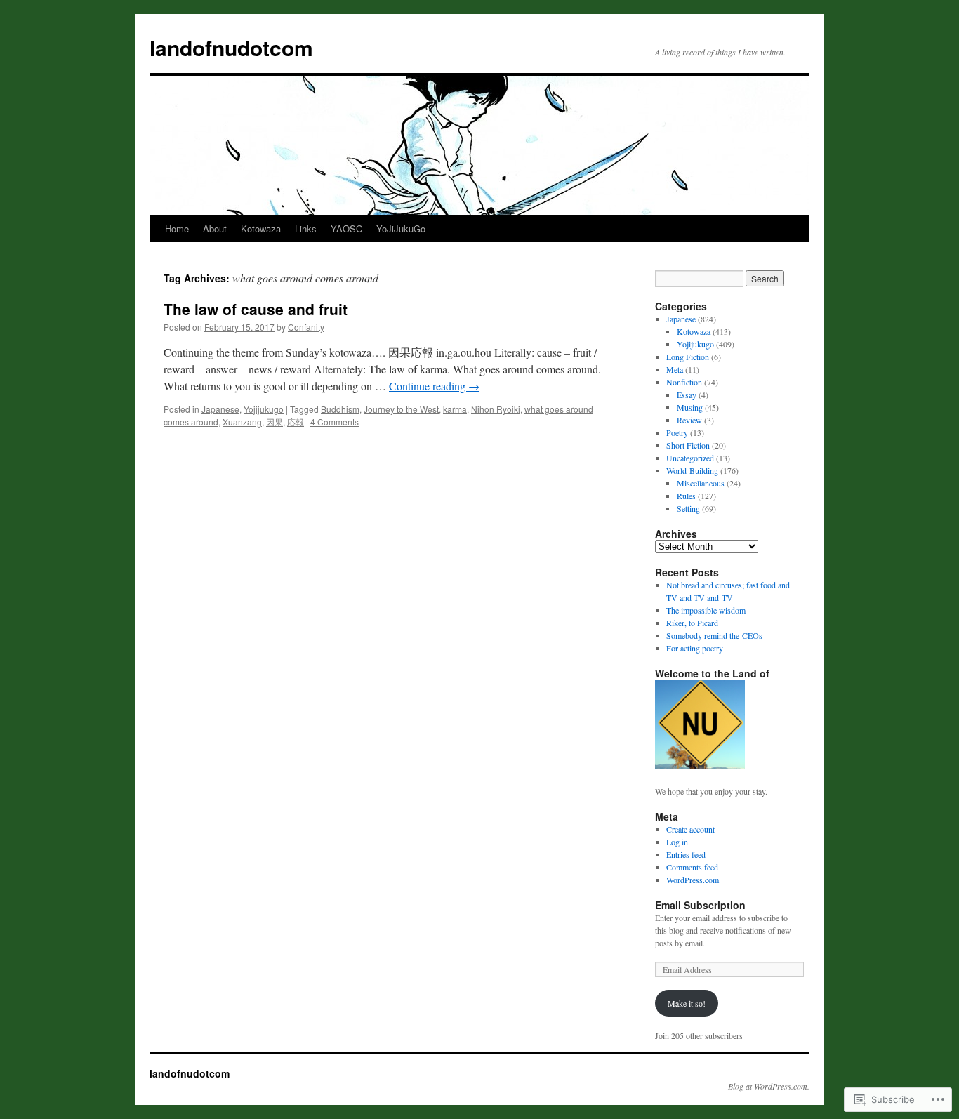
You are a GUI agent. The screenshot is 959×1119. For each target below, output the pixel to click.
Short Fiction (688, 445)
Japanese (220, 409)
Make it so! (687, 1003)
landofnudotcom (231, 47)
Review (689, 419)
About (215, 228)
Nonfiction (684, 382)
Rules (686, 495)
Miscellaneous (701, 483)
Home (177, 228)
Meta (674, 369)
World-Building (692, 470)
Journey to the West (401, 409)
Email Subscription (700, 905)
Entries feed (686, 854)
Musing (690, 407)
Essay (686, 394)
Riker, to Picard (692, 622)
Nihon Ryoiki (495, 409)
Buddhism (340, 409)
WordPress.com (692, 879)
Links (306, 228)
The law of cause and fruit (256, 308)
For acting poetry (694, 648)
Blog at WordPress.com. (768, 1086)
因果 (274, 422)
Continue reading (434, 385)
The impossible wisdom (706, 610)
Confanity (306, 327)
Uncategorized (690, 457)
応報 (295, 422)
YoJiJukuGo (400, 228)
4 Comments (334, 422)
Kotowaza (261, 228)
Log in (677, 841)
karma (455, 409)
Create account (690, 829)
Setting (688, 508)
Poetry (677, 432)
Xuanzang (242, 422)
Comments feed (692, 867)
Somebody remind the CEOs (714, 635)
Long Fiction (687, 356)
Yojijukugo (264, 409)
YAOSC (346, 228)
